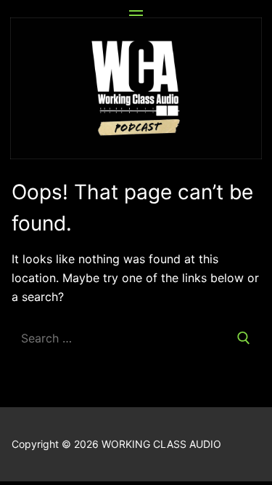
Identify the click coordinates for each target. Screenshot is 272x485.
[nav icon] (136, 15)
